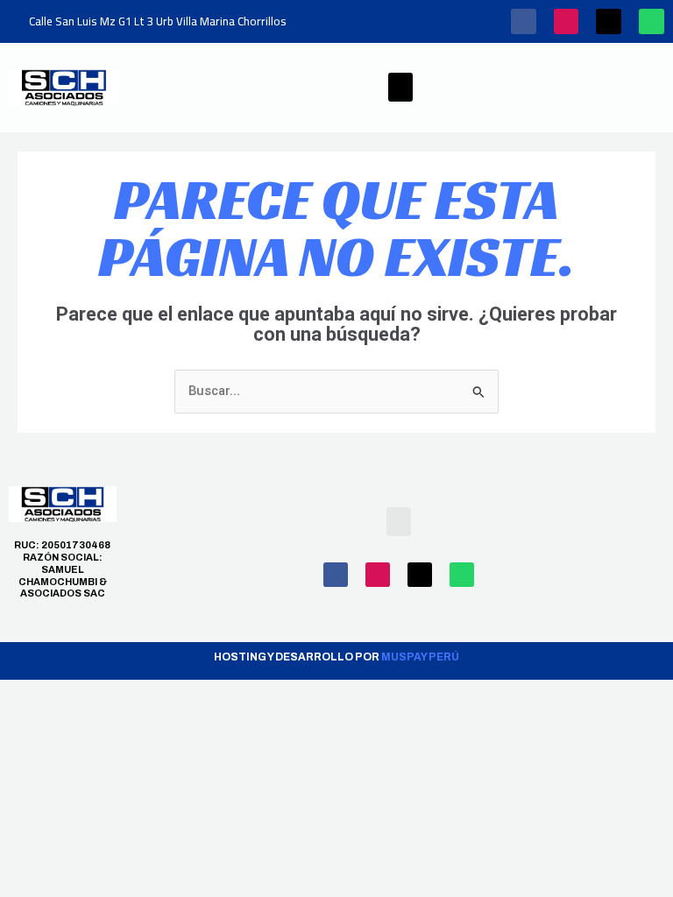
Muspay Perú (420, 657)
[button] (400, 87)
